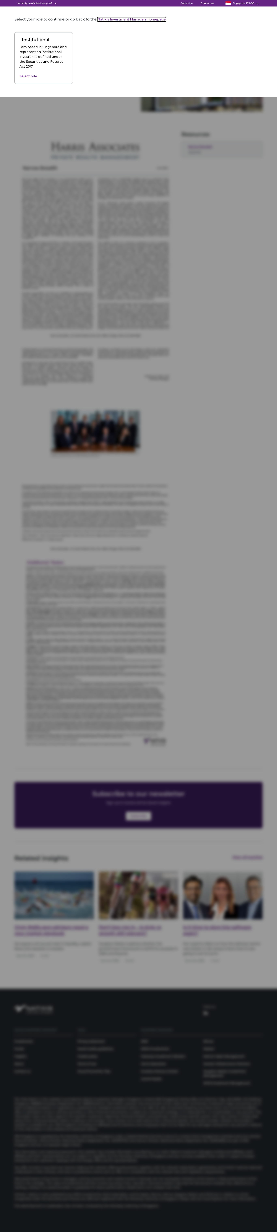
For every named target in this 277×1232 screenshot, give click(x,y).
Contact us (207, 3)
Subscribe (187, 3)
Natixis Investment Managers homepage (132, 19)
